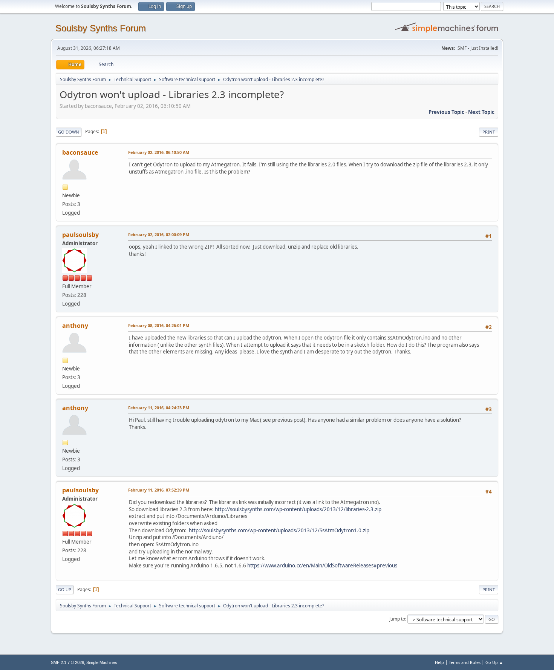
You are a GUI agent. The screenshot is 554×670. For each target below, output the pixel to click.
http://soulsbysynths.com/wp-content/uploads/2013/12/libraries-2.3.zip (298, 509)
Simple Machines (101, 662)
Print (488, 132)
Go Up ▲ (494, 662)
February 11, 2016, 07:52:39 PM (158, 490)
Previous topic (446, 112)
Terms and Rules (465, 662)
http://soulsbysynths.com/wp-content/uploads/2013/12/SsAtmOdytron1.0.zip (279, 530)
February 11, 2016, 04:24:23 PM (158, 407)
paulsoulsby (80, 235)
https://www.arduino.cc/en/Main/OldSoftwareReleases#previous (322, 565)
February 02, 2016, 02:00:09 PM (158, 234)
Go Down (68, 132)
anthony (75, 325)
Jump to (397, 619)
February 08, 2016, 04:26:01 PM (158, 325)
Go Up (64, 589)
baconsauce (80, 152)
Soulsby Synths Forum (100, 28)
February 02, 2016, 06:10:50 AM (158, 152)
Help (439, 662)
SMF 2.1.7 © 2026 (67, 662)
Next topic (481, 112)
